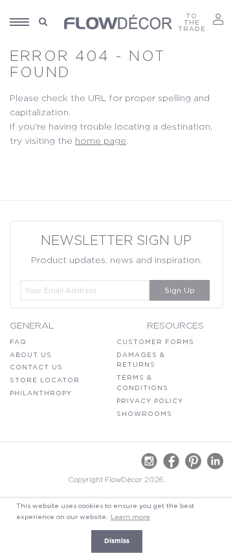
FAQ (18, 342)
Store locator (45, 380)
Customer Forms (155, 342)
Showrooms (144, 414)
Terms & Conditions (142, 383)
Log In (218, 19)
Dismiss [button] (116, 541)
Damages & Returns (140, 360)
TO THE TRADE (192, 22)
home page (100, 141)
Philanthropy (41, 393)
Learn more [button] (130, 517)
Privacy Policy (149, 401)
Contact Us (36, 367)
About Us (31, 355)
